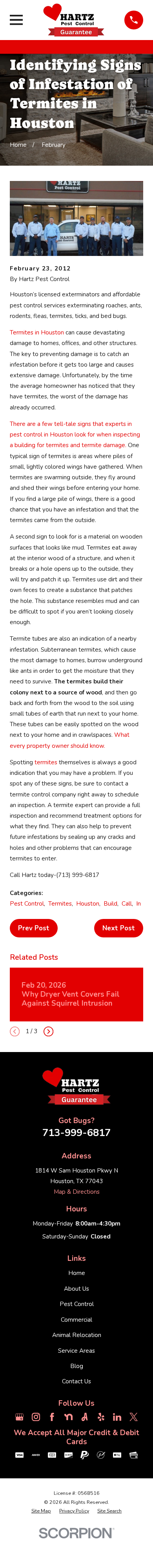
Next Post (118, 928)
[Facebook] (52, 1417)
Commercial (76, 1320)
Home (76, 1273)
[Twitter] (133, 1417)
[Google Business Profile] (19, 1417)
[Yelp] (101, 1417)
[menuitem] (41, 1511)
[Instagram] (36, 1417)
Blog (76, 1366)
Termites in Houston (37, 332)
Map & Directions (77, 1192)
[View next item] (48, 1031)
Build (110, 904)
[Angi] (84, 1417)
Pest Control (27, 904)
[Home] (73, 20)
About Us (76, 1289)
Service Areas (76, 1351)
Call (127, 904)
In (138, 904)
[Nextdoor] (68, 1417)
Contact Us (76, 1381)
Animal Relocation (76, 1335)
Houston (87, 904)
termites (47, 762)
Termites (60, 904)
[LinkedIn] (117, 1417)
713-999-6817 (76, 1133)
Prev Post (33, 928)
